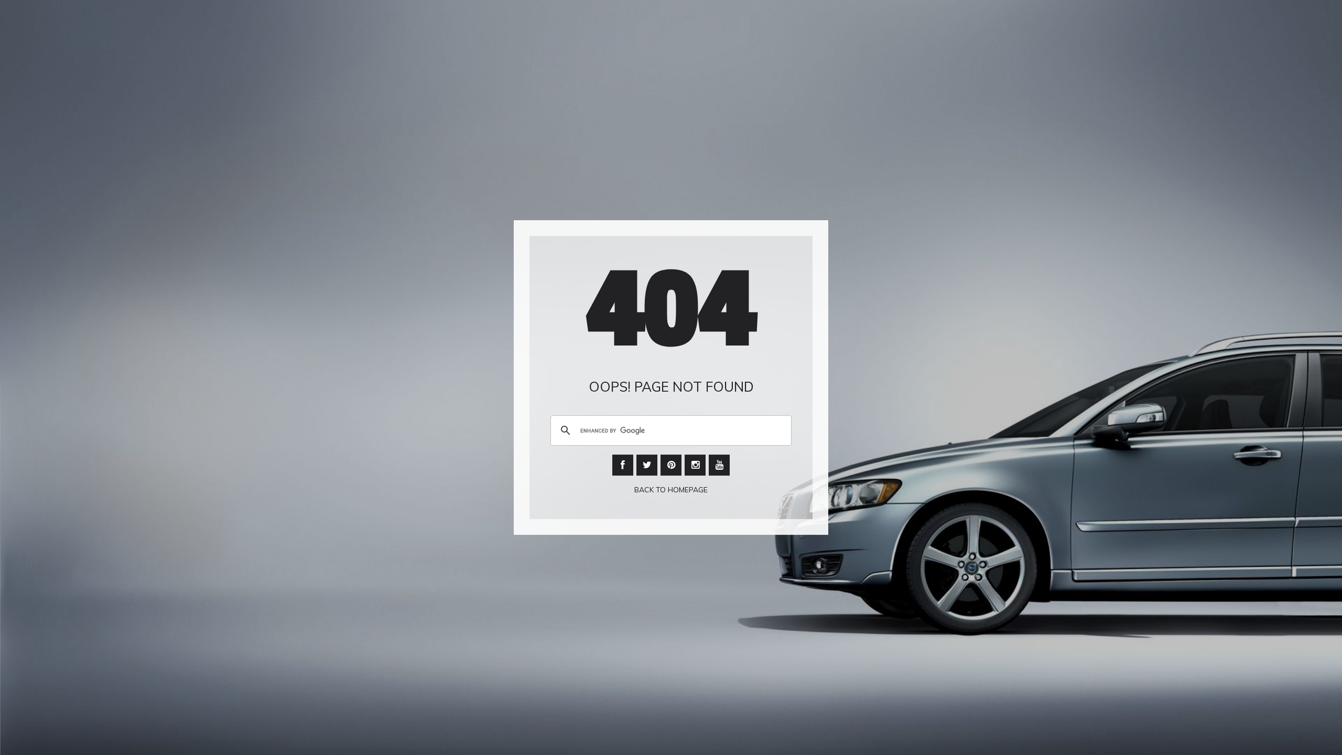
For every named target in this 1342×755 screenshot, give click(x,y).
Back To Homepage (671, 490)
